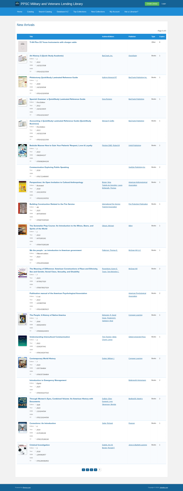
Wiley (131, 226)
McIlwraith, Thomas (109, 188)
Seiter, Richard (107, 423)
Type (153, 37)
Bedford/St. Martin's (136, 399)
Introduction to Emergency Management (48, 380)
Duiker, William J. (108, 358)
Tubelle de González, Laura (112, 185)
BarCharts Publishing (136, 99)
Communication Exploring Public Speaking (49, 167)
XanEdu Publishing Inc (137, 167)
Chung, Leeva (107, 340)
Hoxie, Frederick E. (109, 318)
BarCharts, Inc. (107, 56)
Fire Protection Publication (138, 204)
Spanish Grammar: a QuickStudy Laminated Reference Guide (57, 99)
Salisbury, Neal (107, 321)
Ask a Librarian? (131, 12)
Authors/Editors (108, 37)
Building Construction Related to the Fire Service (52, 204)
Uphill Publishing (135, 145)
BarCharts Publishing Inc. (138, 77)
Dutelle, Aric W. (107, 445)
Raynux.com (27, 487)
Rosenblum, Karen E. (110, 269)
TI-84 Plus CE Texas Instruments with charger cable (53, 42)
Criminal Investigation (40, 445)
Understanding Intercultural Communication (50, 337)
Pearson (132, 423)
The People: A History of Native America (48, 315)
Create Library (152, 4)
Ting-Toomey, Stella (109, 337)
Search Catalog (45, 12)
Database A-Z (62, 12)
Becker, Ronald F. (108, 448)
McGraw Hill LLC (135, 250)
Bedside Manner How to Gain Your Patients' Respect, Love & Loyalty (61, 145)
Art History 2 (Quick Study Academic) (47, 56)
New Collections (98, 12)
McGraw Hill (133, 269)
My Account (114, 12)
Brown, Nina (106, 182)
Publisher (132, 37)
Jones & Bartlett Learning (138, 445)
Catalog (30, 12)
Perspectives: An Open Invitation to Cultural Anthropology (56, 182)
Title (31, 37)
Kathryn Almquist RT (109, 77)
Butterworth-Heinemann (137, 380)
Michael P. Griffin (108, 121)
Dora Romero (107, 99)
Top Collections (79, 12)
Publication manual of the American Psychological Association (58, 293)
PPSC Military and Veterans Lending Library (52, 4)
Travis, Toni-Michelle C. (110, 272)
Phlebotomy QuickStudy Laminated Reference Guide (54, 77)
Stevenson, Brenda (109, 404)
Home (19, 12)
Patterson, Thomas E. (110, 250)
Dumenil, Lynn (107, 401)
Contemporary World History (43, 358)
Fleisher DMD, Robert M (111, 145)
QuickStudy (133, 56)
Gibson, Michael (108, 226)
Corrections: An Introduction (43, 423)
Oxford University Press (137, 337)
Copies (162, 37)
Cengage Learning (135, 315)
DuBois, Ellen (107, 399)
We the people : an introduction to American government (56, 250)
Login (164, 4)
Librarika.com (164, 487)
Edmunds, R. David (109, 315)
